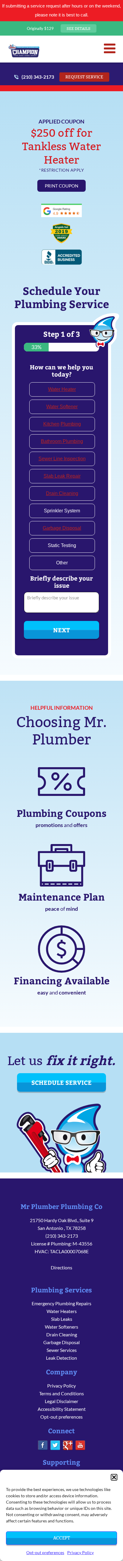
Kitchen (51, 424)
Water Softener (62, 406)
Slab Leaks (61, 1319)
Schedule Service (61, 1082)
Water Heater (62, 389)
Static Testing (62, 545)
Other (62, 562)
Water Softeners (61, 1326)
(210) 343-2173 (37, 77)
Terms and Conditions (61, 1393)
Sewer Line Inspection (62, 458)
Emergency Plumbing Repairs (61, 1303)
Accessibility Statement (62, 1409)
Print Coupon (61, 185)
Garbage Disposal (62, 528)
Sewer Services (62, 1350)
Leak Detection (61, 1358)
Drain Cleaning (62, 493)
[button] (114, 1477)
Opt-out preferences (45, 1552)
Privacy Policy (80, 1552)
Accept (61, 1538)
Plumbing (71, 424)
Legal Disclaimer (61, 1401)
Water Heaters (62, 1311)
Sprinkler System (62, 510)
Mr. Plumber (23, 51)
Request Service (84, 77)
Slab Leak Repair (62, 476)
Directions (61, 1267)
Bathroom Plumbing (62, 441)
